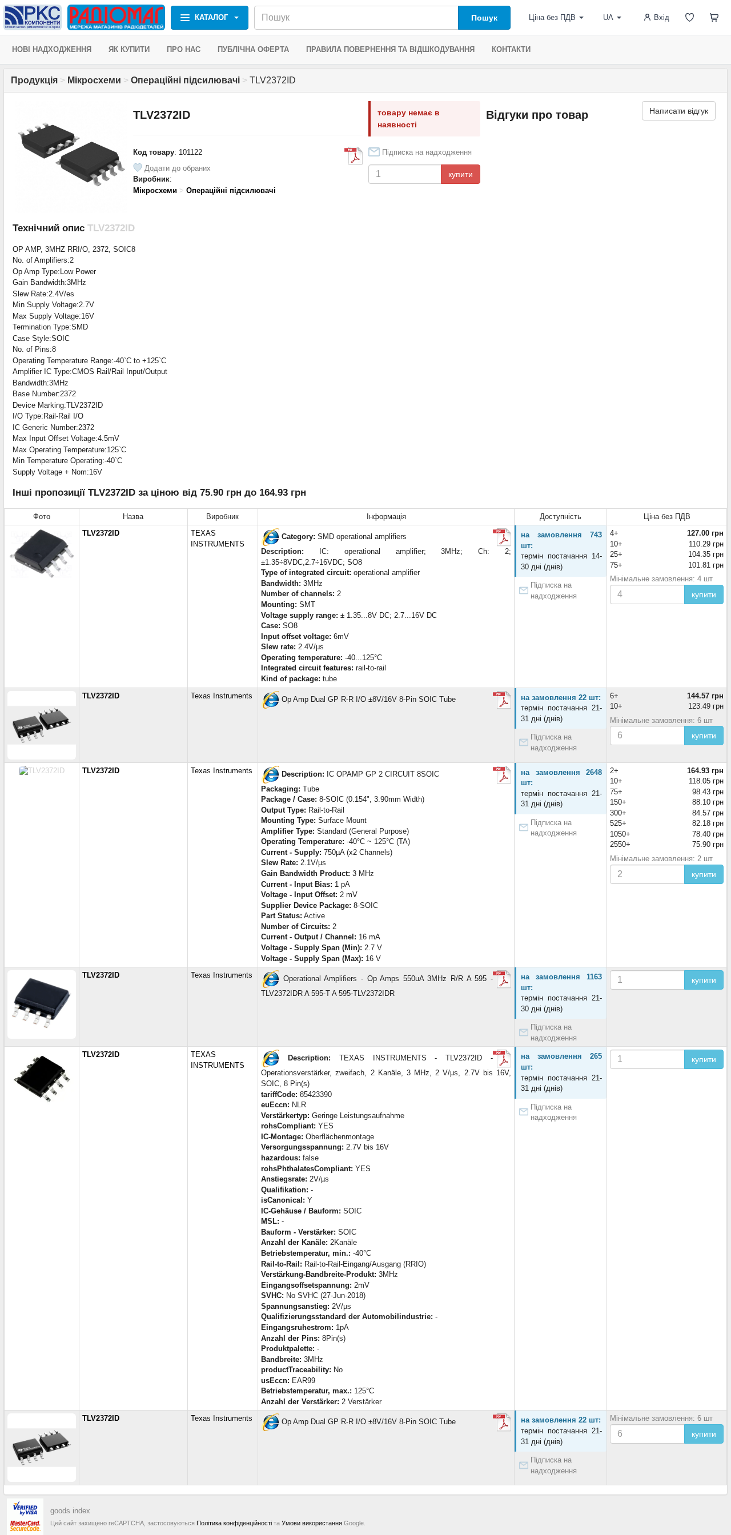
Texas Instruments (221, 696)
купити (460, 174)
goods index (70, 1510)
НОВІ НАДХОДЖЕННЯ (51, 49)
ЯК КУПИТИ (129, 49)
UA (608, 17)
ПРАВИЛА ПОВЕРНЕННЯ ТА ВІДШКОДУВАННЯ (390, 49)
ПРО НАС (183, 49)
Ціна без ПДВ (552, 17)
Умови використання (312, 1523)
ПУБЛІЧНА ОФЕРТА (253, 49)
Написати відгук (678, 110)
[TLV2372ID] (270, 537)
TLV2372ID (100, 533)
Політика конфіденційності (234, 1523)
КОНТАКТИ (511, 49)
